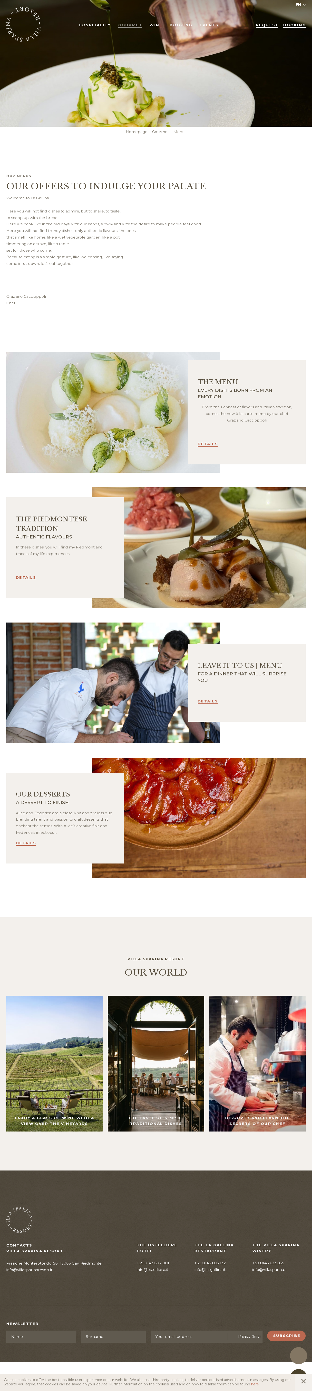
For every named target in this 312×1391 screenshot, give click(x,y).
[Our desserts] (199, 818)
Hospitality (95, 25)
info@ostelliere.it (152, 1269)
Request (267, 25)
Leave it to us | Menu (240, 666)
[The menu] (113, 412)
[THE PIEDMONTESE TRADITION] (199, 547)
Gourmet (130, 25)
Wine (155, 25)
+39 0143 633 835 (268, 1263)
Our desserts (43, 794)
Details (208, 444)
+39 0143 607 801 (153, 1263)
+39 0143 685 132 (210, 1263)
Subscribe (286, 1335)
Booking (181, 25)
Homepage (136, 131)
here (255, 1384)
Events (209, 25)
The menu (218, 382)
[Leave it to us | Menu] (113, 683)
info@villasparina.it (269, 1269)
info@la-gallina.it (210, 1269)
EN (298, 4)
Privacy (249, 1336)
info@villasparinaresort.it (29, 1269)
